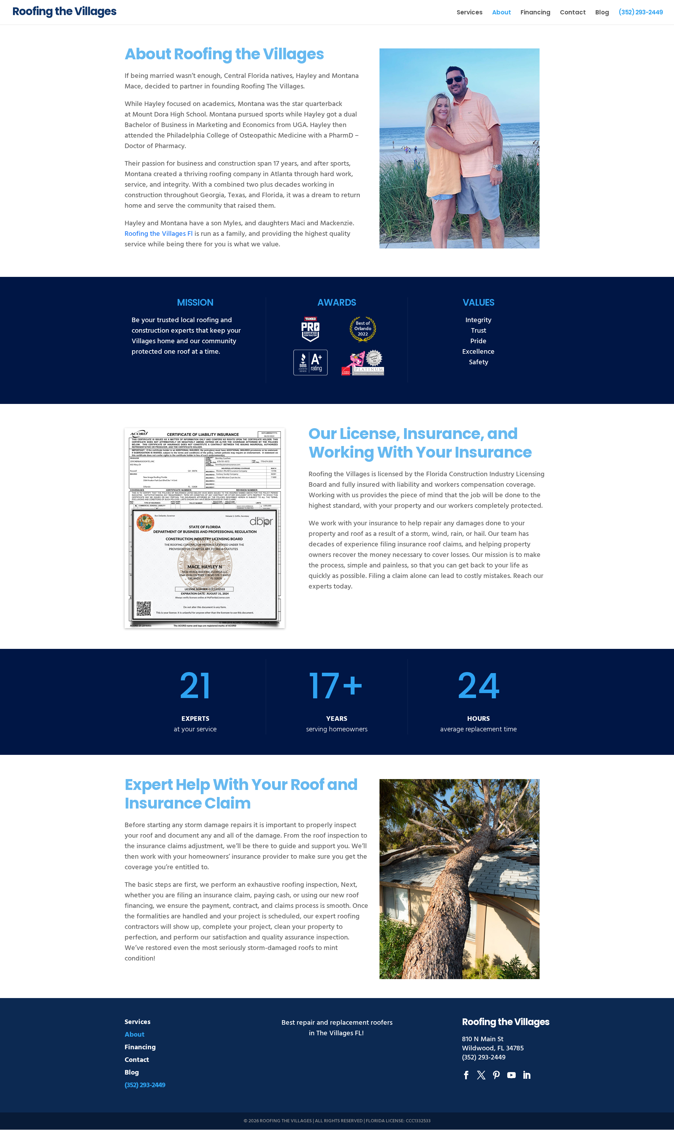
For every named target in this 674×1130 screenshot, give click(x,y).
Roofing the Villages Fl (159, 234)
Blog (602, 13)
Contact (573, 13)
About (501, 13)
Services (470, 13)
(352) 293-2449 (641, 13)
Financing (535, 13)
